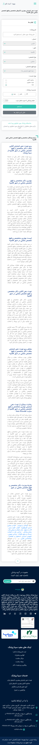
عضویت (7, 581)
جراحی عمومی (12, 534)
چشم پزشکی (27, 532)
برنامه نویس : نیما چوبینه (29, 740)
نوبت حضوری (30, 82)
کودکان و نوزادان (23, 525)
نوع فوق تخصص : (30, 66)
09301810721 (18, 716)
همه (33, 84)
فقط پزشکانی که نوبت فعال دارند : (24, 100)
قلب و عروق (28, 530)
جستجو (19, 106)
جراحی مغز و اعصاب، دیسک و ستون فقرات (19, 533)
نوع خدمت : (32, 76)
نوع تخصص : (32, 57)
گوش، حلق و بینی (14, 527)
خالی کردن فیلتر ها (19, 112)
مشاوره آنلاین (30, 80)
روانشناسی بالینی (26, 538)
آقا (27, 94)
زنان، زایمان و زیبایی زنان (15, 530)
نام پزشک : (32, 30)
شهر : (34, 48)
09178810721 (10, 714)
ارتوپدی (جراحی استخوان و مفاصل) (20, 536)
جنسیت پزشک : (31, 90)
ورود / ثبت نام (10, 4)
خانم (21, 94)
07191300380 (18, 729)
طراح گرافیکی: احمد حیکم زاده (11, 740)
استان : (34, 39)
